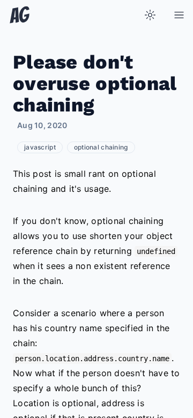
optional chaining (101, 147)
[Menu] (179, 15)
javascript (40, 147)
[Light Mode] (150, 15)
